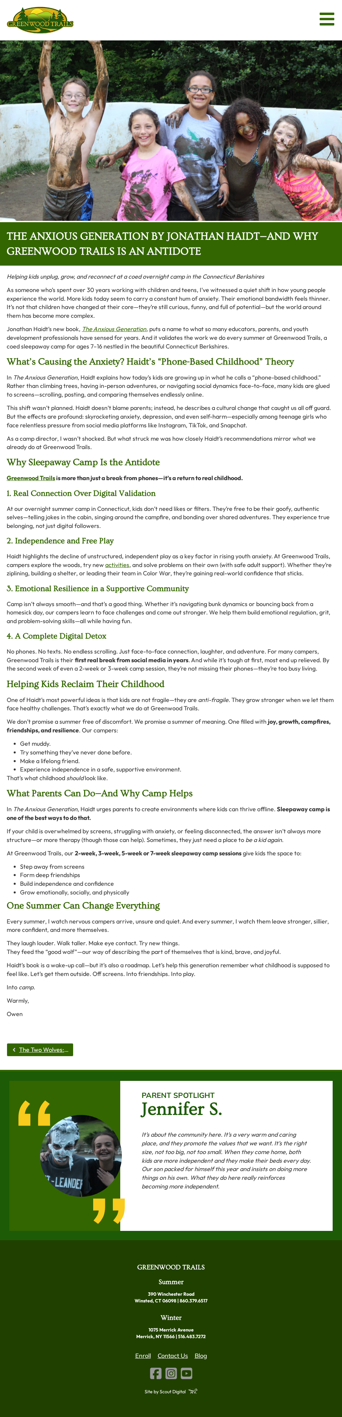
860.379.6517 (193, 1301)
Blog (201, 1356)
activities (117, 565)
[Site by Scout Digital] (192, 1391)
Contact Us (173, 1356)
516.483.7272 (192, 1336)
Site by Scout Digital (165, 1392)
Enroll (143, 1356)
